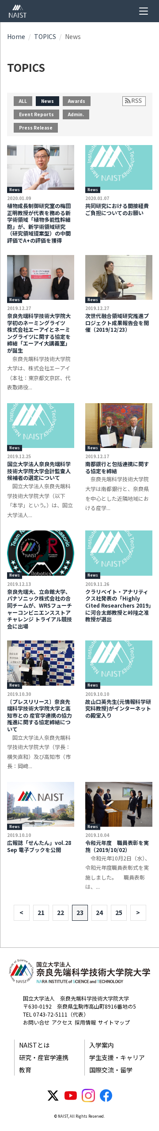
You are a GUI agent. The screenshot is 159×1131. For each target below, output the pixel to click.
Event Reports (36, 114)
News (47, 101)
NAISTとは (34, 1045)
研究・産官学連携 (43, 1057)
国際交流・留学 (110, 1069)
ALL (23, 101)
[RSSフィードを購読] (134, 101)
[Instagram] (88, 1095)
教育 (25, 1069)
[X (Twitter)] (53, 1095)
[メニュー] (143, 11)
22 (60, 912)
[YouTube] (70, 1095)
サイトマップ (114, 1022)
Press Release (36, 127)
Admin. (76, 114)
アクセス (62, 1022)
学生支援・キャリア (117, 1057)
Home (16, 36)
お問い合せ (36, 1022)
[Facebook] (106, 1095)
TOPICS (45, 36)
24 (99, 912)
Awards (76, 101)
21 (41, 912)
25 (118, 912)
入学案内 (101, 1045)
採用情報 (85, 1022)
